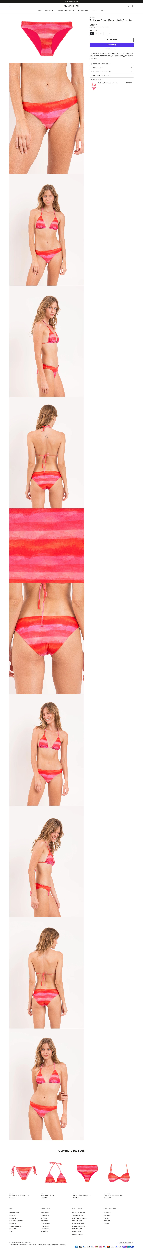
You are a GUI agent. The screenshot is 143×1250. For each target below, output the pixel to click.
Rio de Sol (92, 17)
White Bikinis (45, 1215)
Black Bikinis (45, 1213)
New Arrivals (13, 1229)
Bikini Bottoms (14, 1218)
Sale (10, 1231)
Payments (107, 1221)
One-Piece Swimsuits (16, 1221)
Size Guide (107, 1215)
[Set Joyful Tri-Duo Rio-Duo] (94, 86)
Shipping (92, 27)
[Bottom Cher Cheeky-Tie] (24, 1173)
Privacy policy (23, 1244)
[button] (10, 6)
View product (103, 89)
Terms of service (32, 1244)
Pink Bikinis (44, 1221)
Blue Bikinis (44, 1231)
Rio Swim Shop (17, 1242)
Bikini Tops (12, 1215)
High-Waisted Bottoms (79, 1218)
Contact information (52, 1244)
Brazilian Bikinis (14, 1213)
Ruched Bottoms (77, 1234)
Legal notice (62, 1244)
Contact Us (107, 1213)
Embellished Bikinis (78, 1223)
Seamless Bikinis (77, 1215)
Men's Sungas (76, 1231)
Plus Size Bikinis (77, 1229)
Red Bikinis (44, 1218)
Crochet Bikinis (77, 1221)
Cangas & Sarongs (15, 1226)
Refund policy (14, 1244)
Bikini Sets (12, 1223)
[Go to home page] (71, 6)
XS (92, 34)
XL (110, 34)
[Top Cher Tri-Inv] (55, 1173)
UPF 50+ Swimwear (78, 1213)
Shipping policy (42, 1244)
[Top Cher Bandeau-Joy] (119, 1173)
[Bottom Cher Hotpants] (87, 1173)
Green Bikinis (45, 1229)
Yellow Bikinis (45, 1226)
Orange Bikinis (45, 1223)
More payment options (112, 48)
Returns (106, 1223)
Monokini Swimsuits (78, 1226)
